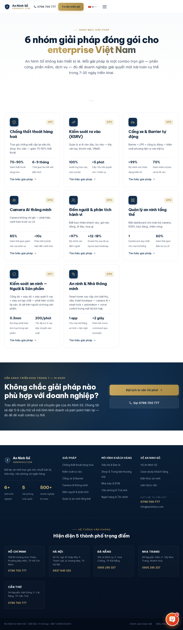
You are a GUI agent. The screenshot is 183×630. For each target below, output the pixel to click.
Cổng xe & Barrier (72, 478)
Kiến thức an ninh (150, 478)
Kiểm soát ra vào (72, 471)
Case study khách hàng (154, 471)
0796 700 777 (46, 6)
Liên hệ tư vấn (148, 485)
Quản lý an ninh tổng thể (76, 498)
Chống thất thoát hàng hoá (77, 464)
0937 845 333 (62, 570)
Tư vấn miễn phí (71, 6)
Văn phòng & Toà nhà (114, 490)
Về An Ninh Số (148, 464)
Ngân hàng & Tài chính (115, 496)
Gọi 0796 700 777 (146, 403)
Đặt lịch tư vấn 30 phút (142, 390)
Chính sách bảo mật (141, 623)
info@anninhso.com (152, 506)
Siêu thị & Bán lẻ (111, 464)
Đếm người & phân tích (75, 491)
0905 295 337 (106, 567)
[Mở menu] (104, 7)
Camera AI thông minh (75, 485)
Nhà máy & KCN (111, 483)
